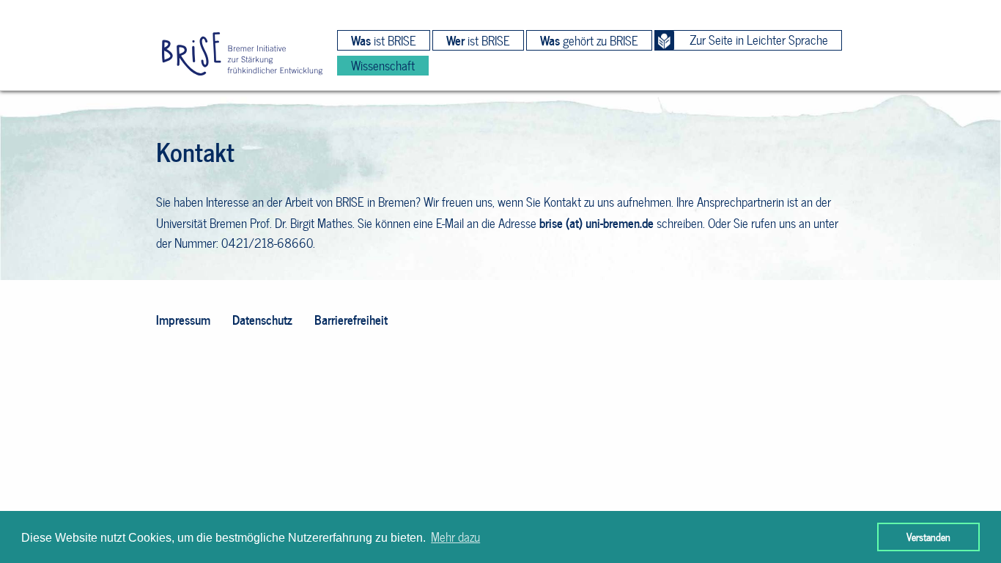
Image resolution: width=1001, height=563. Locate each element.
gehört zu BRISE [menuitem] (589, 40)
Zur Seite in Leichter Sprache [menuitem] (759, 40)
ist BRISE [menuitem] (383, 40)
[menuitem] (242, 54)
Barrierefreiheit (351, 319)
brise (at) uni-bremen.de (596, 222)
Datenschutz (262, 319)
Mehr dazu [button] (455, 536)
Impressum (183, 319)
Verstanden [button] (928, 536)
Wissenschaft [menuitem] (383, 66)
